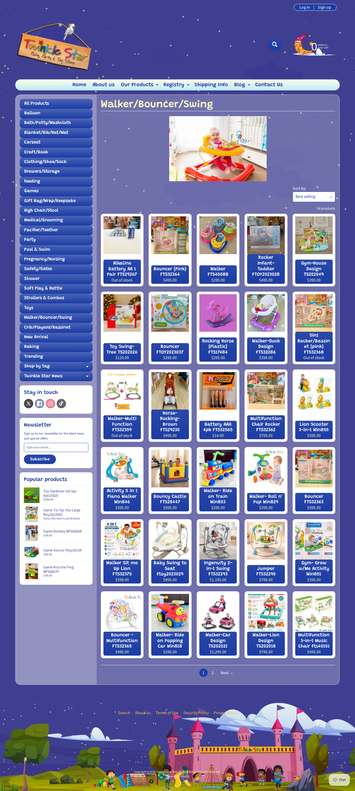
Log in (304, 7)
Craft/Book (36, 152)
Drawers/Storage (42, 172)
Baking (31, 347)
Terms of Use (167, 713)
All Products (36, 104)
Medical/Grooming (43, 220)
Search (124, 713)
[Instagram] (50, 403)
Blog (243, 86)
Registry (177, 86)
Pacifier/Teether (41, 230)
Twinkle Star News (58, 377)
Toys (28, 308)
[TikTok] (61, 403)
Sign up (324, 7)
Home (79, 84)
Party (30, 240)
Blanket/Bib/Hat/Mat (46, 133)
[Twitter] (28, 403)
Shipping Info (211, 84)
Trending (33, 357)
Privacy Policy (225, 713)
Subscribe (40, 459)
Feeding (32, 181)
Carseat (32, 142)
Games (31, 191)
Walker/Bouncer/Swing (48, 318)
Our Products (140, 86)
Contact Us (269, 84)
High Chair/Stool (41, 211)
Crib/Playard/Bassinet (47, 327)
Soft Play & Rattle (43, 288)
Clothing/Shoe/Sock (45, 162)
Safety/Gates (38, 269)
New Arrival (36, 337)
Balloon (32, 113)
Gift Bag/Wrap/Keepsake (50, 201)
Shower (32, 279)
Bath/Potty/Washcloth (47, 123)
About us (104, 84)
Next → (227, 673)
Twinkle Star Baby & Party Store (175, 772)
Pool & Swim (37, 250)
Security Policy (196, 713)
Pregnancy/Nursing (44, 259)
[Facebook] (39, 403)
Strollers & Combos (44, 298)
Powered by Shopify (177, 776)
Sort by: (299, 188)
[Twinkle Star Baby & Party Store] (60, 44)
